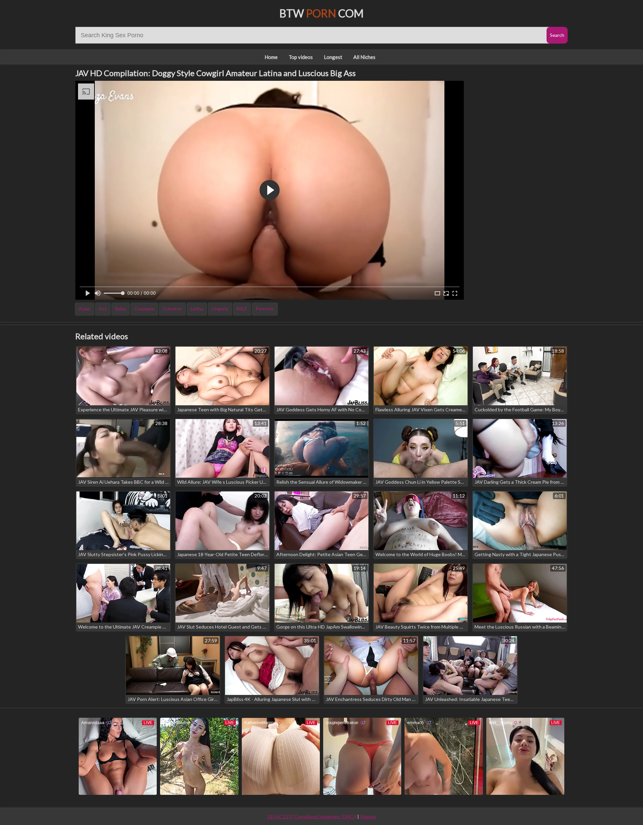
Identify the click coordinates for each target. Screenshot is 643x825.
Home (271, 57)
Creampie (144, 308)
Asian (84, 308)
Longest (333, 57)
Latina (197, 308)
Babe (120, 308)
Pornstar (265, 308)
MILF (242, 308)
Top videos (301, 57)
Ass (103, 308)
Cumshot (172, 308)
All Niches (364, 57)
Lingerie (220, 308)
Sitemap (368, 816)
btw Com (321, 13)
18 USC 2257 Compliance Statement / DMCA (311, 816)
